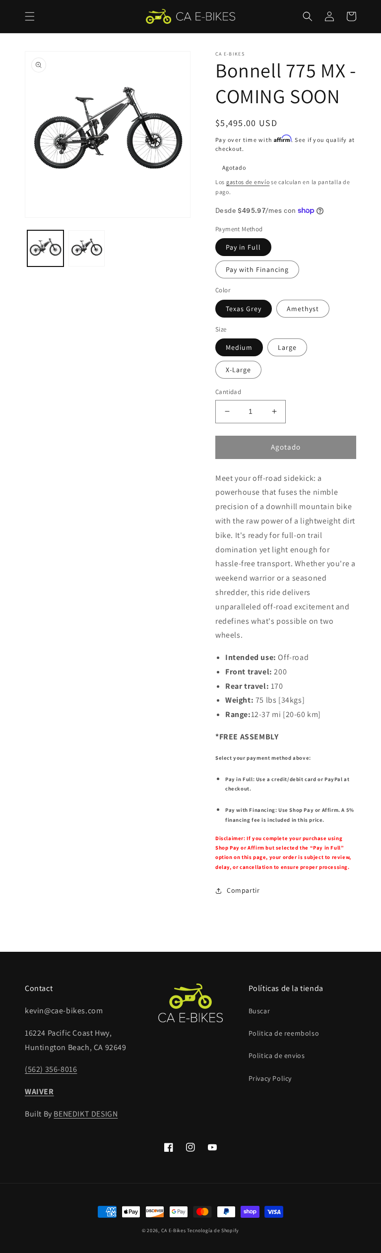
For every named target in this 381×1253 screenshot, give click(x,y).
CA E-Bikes (173, 1230)
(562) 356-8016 (51, 1069)
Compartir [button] (243, 890)
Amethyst (303, 308)
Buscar (259, 1010)
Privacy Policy (270, 1078)
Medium (239, 347)
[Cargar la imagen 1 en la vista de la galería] (45, 248)
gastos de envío (248, 182)
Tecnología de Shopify (213, 1230)
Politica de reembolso (284, 1033)
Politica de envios (277, 1055)
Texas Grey (243, 308)
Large (287, 347)
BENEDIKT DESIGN (86, 1114)
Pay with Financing (257, 269)
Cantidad (228, 392)
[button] (30, 16)
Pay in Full (243, 247)
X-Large (238, 369)
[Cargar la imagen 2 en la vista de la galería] (86, 248)
